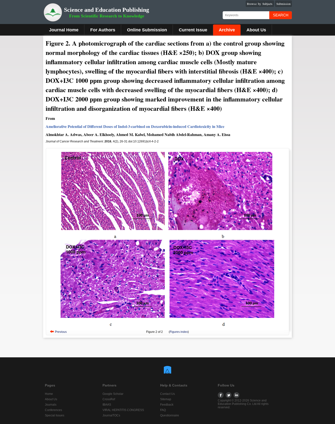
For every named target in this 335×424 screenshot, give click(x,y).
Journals (50, 404)
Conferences (53, 410)
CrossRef (109, 399)
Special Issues (54, 415)
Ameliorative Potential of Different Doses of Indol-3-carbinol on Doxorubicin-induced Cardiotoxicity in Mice (135, 126)
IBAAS (107, 404)
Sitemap (165, 399)
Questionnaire (169, 415)
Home (49, 394)
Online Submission (147, 29)
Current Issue (193, 29)
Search (280, 15)
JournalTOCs (111, 415)
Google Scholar (113, 394)
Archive (227, 29)
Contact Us (167, 394)
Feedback (166, 404)
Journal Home (63, 29)
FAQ (163, 410)
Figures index (179, 332)
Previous (61, 332)
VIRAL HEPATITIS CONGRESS (123, 410)
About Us (256, 29)
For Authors (102, 29)
